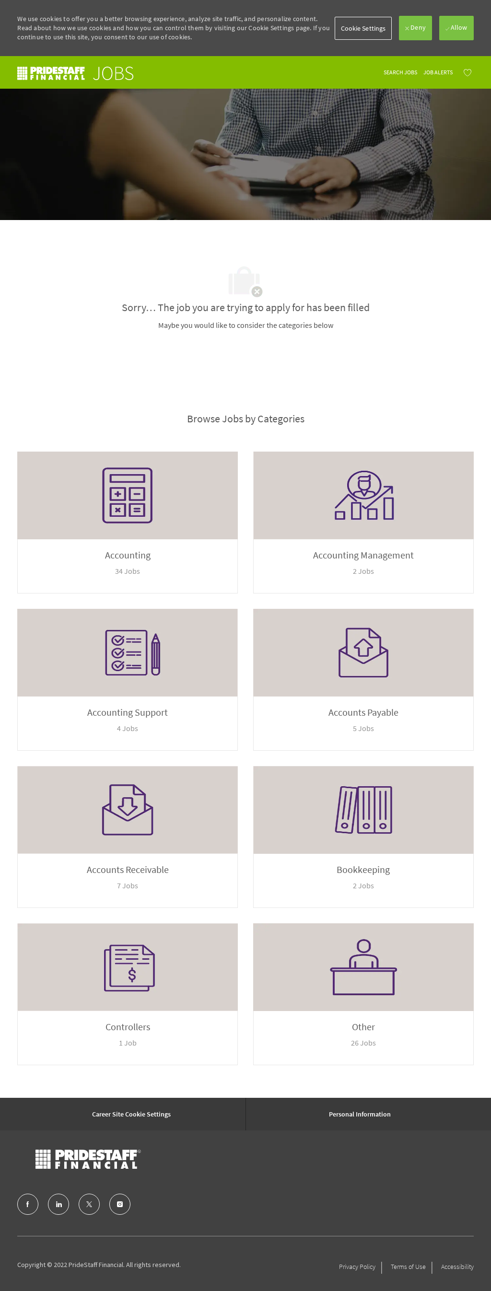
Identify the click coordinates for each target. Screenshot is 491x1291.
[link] (75, 73)
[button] (363, 28)
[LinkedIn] (58, 1204)
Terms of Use (408, 1266)
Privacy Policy (357, 1266)
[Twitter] (89, 1204)
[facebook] (27, 1204)
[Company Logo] (88, 1159)
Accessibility (457, 1266)
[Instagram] (119, 1204)
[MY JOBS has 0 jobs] (465, 72)
